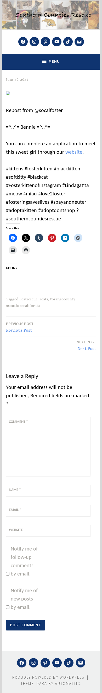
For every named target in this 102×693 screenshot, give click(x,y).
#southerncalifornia (23, 306)
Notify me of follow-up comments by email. (24, 562)
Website (16, 530)
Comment (18, 422)
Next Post (86, 345)
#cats (43, 299)
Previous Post (19, 327)
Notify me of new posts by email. (24, 599)
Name (15, 490)
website (73, 152)
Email (15, 510)
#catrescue (28, 299)
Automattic (67, 683)
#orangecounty (62, 299)
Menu (54, 61)
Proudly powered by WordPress (48, 677)
